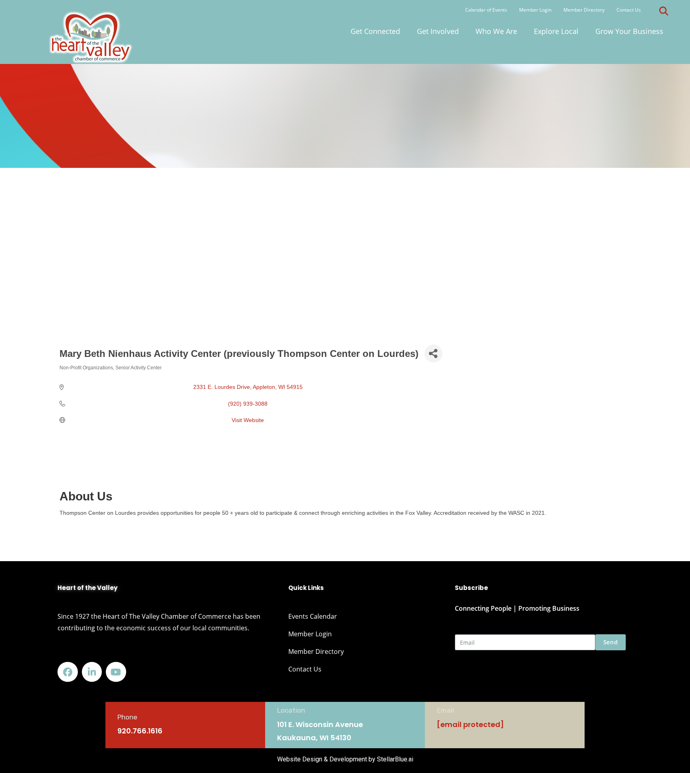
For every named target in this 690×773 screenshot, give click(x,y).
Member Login (535, 9)
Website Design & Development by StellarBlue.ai (345, 759)
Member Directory (584, 9)
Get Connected (375, 31)
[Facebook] (68, 672)
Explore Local (556, 31)
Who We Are (496, 31)
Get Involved (438, 31)
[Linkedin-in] (92, 672)
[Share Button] (433, 354)
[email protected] (470, 724)
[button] (664, 11)
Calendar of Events (486, 9)
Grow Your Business (629, 31)
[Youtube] (116, 672)
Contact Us (629, 9)
